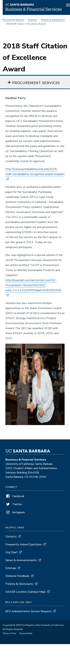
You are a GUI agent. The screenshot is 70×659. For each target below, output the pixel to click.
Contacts (11, 537)
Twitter (16, 504)
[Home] (33, 10)
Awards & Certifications (53, 19)
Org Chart (11, 552)
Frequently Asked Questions (23, 544)
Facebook (17, 496)
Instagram (18, 512)
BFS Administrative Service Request (28, 611)
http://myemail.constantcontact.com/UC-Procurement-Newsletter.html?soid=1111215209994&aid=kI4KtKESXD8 (33, 285)
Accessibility (25, 633)
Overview (32, 19)
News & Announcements (21, 560)
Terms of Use (9, 633)
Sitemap (10, 568)
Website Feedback (17, 576)
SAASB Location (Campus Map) (25, 592)
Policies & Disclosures (19, 584)
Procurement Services (13, 19)
